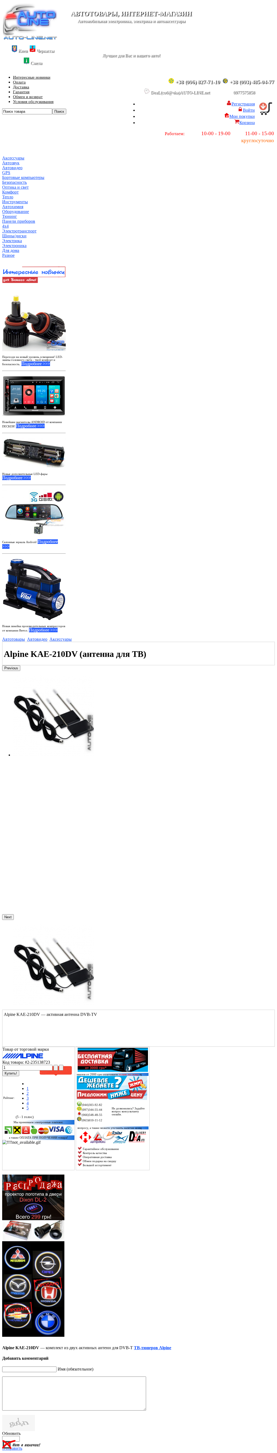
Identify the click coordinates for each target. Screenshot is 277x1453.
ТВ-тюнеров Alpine (152, 1347)
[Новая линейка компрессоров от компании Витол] (34, 589)
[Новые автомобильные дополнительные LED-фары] (34, 453)
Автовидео (37, 639)
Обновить (11, 1433)
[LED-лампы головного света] (34, 319)
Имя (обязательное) (75, 1369)
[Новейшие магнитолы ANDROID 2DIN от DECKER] (34, 395)
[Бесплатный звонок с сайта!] (130, 1124)
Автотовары (13, 639)
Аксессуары (61, 639)
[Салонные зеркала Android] (34, 512)
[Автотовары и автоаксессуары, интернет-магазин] (30, 38)
